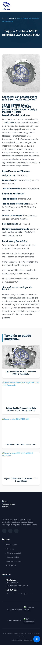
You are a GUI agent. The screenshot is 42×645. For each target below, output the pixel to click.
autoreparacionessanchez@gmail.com (19, 594)
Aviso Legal (10, 549)
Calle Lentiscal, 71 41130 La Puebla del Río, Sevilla (17, 583)
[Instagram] (10, 531)
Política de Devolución (13, 561)
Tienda (11, 18)
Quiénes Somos (11, 545)
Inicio (3, 18)
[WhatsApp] (16, 531)
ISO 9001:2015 (11, 565)
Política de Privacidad (13, 553)
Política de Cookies (12, 557)
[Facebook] (4, 531)
